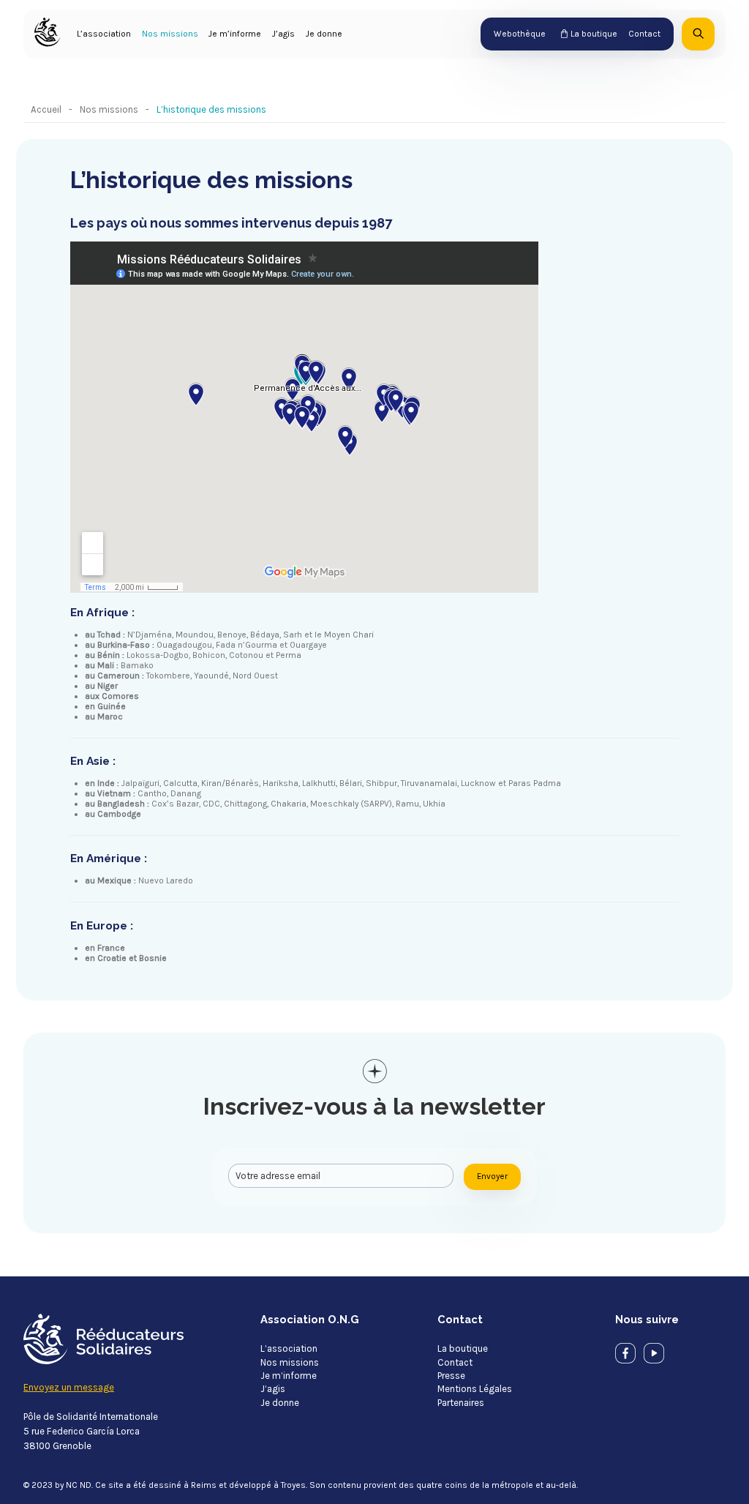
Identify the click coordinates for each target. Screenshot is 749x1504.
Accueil (46, 109)
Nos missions (170, 34)
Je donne (324, 34)
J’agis (283, 34)
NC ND (78, 1485)
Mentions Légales (474, 1388)
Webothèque (520, 34)
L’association (104, 34)
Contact (644, 34)
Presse (451, 1375)
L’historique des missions (211, 109)
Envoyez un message (68, 1387)
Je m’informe (234, 34)
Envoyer (492, 1176)
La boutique (594, 34)
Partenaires (460, 1402)
